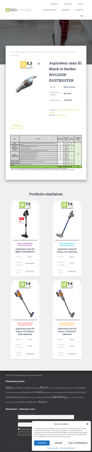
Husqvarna (47, 392)
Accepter (42, 443)
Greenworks (14, 392)
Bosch (44, 387)
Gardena (82, 388)
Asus (19, 387)
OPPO (27, 397)
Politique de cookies (52, 448)
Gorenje (8, 392)
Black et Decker (61, 115)
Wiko (31, 402)
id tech (53, 392)
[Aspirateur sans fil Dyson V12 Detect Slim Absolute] (25, 300)
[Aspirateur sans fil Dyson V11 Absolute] (67, 220)
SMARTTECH (75, 397)
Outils (80, 4)
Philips (39, 397)
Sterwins (15, 402)
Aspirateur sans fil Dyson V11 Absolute (67, 250)
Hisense (25, 392)
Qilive (45, 397)
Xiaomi (42, 402)
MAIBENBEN (73, 392)
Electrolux (62, 388)
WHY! (26, 402)
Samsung (59, 397)
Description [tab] (17, 125)
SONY (82, 397)
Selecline (68, 397)
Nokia (14, 397)
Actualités (68, 4)
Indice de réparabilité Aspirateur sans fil (37, 52)
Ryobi (49, 397)
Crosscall (51, 388)
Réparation (66, 10)
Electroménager (20, 52)
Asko (14, 388)
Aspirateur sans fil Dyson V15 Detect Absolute (67, 331)
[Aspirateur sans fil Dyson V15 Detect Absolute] (67, 300)
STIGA (21, 402)
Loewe (67, 392)
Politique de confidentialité (67, 448)
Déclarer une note (49, 10)
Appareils (54, 4)
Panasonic (33, 397)
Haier (20, 392)
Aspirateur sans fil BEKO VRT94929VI (24, 250)
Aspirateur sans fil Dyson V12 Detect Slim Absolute (24, 331)
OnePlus (20, 397)
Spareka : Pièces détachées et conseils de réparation (24, 375)
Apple (9, 387)
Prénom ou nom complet (27, 413)
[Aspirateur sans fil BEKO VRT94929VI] (25, 220)
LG (64, 392)
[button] (87, 424)
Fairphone (75, 388)
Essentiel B (69, 388)
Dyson (56, 388)
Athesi (24, 388)
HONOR (31, 392)
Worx (36, 402)
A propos (79, 10)
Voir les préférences (78, 443)
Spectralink (9, 402)
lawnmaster (59, 392)
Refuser (58, 443)
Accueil (12, 52)
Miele (8, 397)
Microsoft (81, 392)
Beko (28, 388)
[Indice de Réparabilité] (19, 10)
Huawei (39, 392)
